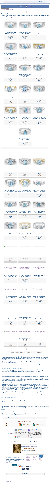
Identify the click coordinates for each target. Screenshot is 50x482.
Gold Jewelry (33, 352)
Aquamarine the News (8, 417)
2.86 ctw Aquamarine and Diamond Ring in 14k (25, 318)
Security (29, 460)
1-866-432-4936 (41, 457)
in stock (11, 460)
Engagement (12, 1)
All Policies (27, 459)
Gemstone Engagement (19, 352)
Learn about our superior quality (6, 17)
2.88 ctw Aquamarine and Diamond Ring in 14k (25, 339)
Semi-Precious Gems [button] (30, 349)
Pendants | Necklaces (22, 1)
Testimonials (40, 460)
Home (6, 1)
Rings (8, 1)
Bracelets (27, 1)
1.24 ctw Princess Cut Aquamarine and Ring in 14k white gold (39, 32)
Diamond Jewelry (27, 352)
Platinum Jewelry (39, 352)
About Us (40, 459)
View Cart (35, 441)
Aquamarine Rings (8, 481)
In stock (7, 456)
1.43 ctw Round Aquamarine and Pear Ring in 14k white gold (25, 54)
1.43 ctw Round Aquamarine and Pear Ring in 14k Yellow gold (39, 54)
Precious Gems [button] (22, 349)
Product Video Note (25, 473)
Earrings (16, 1)
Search (41, 1)
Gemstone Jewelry (11, 352)
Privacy (27, 460)
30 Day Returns (28, 457)
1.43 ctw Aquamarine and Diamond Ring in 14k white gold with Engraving (25, 75)
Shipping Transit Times (9, 462)
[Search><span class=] (30, 441)
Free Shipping (27, 456)
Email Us (40, 458)
